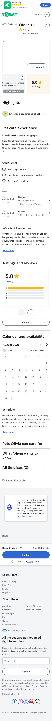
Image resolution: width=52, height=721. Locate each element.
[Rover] (9, 14)
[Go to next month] (47, 344)
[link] (26, 200)
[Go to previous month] (41, 344)
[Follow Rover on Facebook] (14, 701)
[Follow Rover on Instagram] (20, 701)
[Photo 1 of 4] (26, 56)
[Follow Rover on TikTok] (37, 701)
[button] (1, 5)
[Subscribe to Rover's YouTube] (31, 701)
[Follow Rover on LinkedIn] (26, 701)
